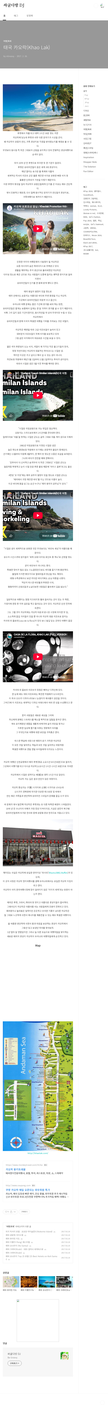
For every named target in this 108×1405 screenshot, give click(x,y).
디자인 (86, 110)
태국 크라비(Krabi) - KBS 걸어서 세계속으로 (24, 1249)
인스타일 (86, 202)
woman (93, 205)
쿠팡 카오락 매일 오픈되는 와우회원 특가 (28, 1189)
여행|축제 (10, 1226)
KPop (87, 98)
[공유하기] (11, 1212)
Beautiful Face (89, 239)
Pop (86, 95)
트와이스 (86, 235)
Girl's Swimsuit (97, 224)
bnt (96, 250)
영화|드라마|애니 (90, 152)
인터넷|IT (87, 143)
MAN (85, 217)
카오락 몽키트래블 (16, 1169)
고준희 (85, 228)
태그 (16, 15)
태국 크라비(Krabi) (14, 1252)
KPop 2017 (87, 246)
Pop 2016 (87, 220)
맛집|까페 (87, 134)
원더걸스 (97, 191)
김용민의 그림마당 (90, 198)
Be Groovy (12, 1357)
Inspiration (88, 157)
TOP (102, 1402)
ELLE (100, 205)
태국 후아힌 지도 (13, 1238)
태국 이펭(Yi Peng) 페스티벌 (18, 1242)
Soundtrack (88, 194)
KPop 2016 (87, 191)
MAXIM (86, 253)
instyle (86, 224)
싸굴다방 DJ (13, 5)
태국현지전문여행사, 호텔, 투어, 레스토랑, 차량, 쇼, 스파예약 (34, 1173)
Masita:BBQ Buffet (58, 872)
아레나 (85, 205)
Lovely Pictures (90, 209)
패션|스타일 (88, 148)
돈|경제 (86, 115)
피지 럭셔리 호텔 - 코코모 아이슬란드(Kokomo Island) (29, 1231)
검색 (96, 6)
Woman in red (89, 213)
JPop (87, 102)
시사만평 (100, 213)
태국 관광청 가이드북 (14, 1235)
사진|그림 (87, 138)
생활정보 (87, 120)
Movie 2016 (96, 235)
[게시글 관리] (14, 1212)
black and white (90, 242)
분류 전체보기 (89, 86)
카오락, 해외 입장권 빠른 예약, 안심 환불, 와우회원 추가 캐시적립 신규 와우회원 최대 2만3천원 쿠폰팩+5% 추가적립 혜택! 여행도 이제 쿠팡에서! (37, 1195)
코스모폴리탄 (88, 250)
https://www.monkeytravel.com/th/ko (24, 1165)
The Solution (89, 166)
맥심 (99, 220)
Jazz (87, 106)
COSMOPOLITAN (90, 231)
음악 (85, 91)
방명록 (30, 15)
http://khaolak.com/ (38, 1153)
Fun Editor (88, 171)
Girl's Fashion (94, 217)
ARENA (93, 228)
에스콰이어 (96, 202)
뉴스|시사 (87, 124)
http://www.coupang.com (18, 1185)
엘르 (94, 220)
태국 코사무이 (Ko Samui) (17, 1245)
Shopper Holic (90, 162)
